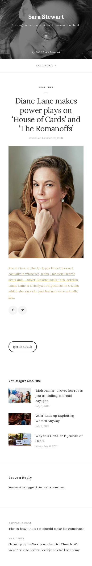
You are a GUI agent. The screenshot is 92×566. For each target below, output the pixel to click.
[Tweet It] (22, 310)
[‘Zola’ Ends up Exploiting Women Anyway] (19, 420)
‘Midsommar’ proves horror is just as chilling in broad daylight (59, 395)
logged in (32, 487)
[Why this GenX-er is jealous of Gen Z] (19, 441)
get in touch (22, 346)
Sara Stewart (46, 16)
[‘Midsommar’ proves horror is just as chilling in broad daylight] (19, 398)
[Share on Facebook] (12, 310)
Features (46, 87)
